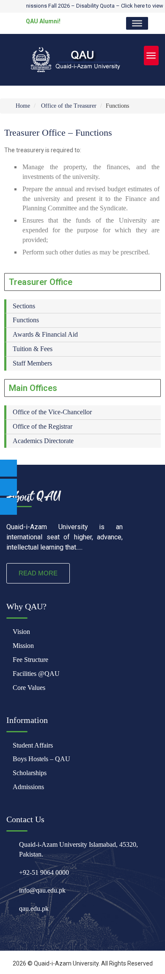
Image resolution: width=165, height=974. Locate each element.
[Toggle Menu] (137, 23)
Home (22, 106)
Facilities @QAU (36, 673)
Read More (38, 573)
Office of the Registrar (42, 426)
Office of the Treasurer (68, 106)
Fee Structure (30, 659)
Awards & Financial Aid (45, 334)
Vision (21, 631)
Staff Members (32, 363)
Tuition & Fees (32, 348)
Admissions (28, 786)
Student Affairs (33, 745)
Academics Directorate (43, 440)
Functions (26, 320)
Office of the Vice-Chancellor (52, 412)
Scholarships (30, 772)
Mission (23, 645)
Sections (24, 306)
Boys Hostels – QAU (41, 758)
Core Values (29, 687)
